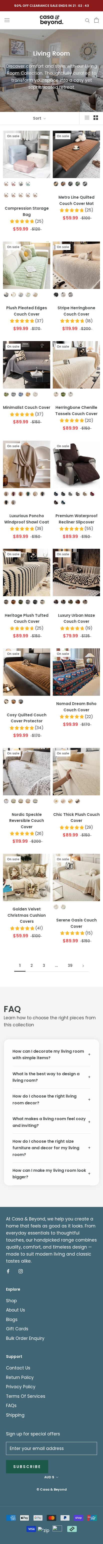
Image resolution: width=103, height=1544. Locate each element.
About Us (15, 1310)
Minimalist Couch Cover (26, 407)
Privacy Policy (21, 1387)
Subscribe (27, 1466)
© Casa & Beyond (51, 1489)
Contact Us (18, 1368)
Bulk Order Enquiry (25, 1338)
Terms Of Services (25, 1396)
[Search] (87, 20)
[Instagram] (20, 1270)
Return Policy (20, 1377)
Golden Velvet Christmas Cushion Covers (27, 915)
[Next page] (83, 966)
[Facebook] (8, 1270)
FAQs (11, 1406)
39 (70, 965)
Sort (37, 118)
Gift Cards (17, 1329)
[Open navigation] (7, 20)
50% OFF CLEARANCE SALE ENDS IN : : (51, 5)
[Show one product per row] (87, 117)
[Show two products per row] (96, 117)
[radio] (6, 184)
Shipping (15, 1415)
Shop (11, 1301)
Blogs (12, 1320)
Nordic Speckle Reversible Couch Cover (26, 821)
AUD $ (49, 1477)
